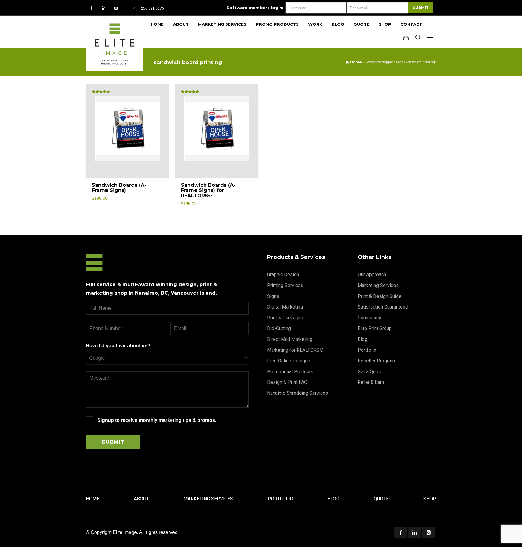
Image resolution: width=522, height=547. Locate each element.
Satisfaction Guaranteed (383, 307)
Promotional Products (290, 371)
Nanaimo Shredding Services (297, 393)
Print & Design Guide (379, 296)
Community (369, 318)
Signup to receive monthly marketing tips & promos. (156, 420)
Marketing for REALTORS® (295, 350)
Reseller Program (376, 361)
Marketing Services (378, 285)
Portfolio (367, 350)
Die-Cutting (279, 328)
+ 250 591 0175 (150, 8)
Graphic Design (283, 274)
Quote (381, 499)
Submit (421, 7)
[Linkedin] (103, 8)
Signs (273, 296)
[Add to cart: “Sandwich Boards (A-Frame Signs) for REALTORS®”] (246, 188)
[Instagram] (116, 8)
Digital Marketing (285, 307)
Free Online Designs (288, 361)
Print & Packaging (285, 318)
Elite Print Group (375, 328)
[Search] (418, 37)
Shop (429, 499)
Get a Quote (370, 371)
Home (92, 499)
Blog (362, 339)
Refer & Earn (371, 382)
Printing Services (285, 285)
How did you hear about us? (118, 345)
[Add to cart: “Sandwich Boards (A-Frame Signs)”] (157, 188)
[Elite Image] (114, 31)
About (141, 499)
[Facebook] (91, 8)
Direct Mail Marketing (289, 339)
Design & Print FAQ (287, 382)
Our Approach (372, 274)
